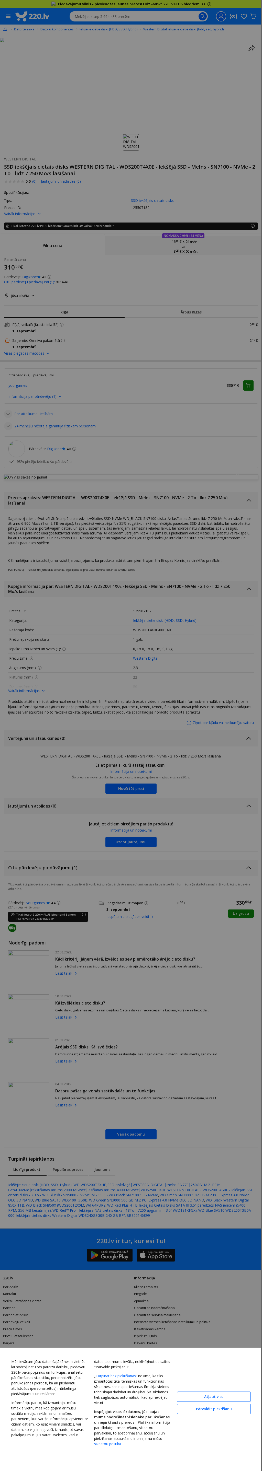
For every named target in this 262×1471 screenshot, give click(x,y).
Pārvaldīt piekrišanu (214, 1408)
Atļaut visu (214, 1396)
